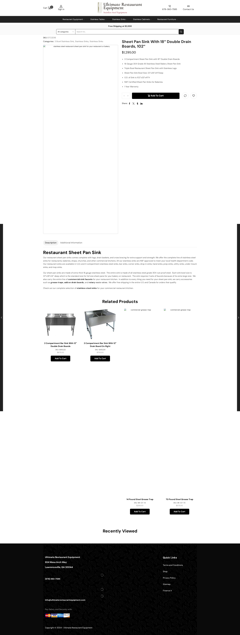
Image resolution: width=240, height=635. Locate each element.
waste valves (98, 282)
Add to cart (157, 95)
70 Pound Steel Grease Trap (179, 499)
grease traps (57, 282)
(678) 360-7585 (52, 579)
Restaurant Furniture (166, 19)
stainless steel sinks (87, 288)
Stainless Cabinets (141, 19)
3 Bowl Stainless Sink (64, 41)
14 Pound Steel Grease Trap (139, 499)
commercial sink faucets (80, 279)
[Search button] (181, 31)
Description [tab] (50, 242)
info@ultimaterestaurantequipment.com (65, 600)
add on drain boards (74, 282)
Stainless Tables (97, 19)
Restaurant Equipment (73, 19)
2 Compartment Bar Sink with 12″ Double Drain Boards (60, 345)
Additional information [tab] (71, 242)
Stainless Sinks (119, 19)
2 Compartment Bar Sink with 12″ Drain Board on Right (100, 345)
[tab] (50, 242)
